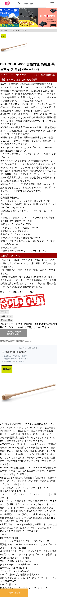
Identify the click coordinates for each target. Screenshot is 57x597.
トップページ (5, 30)
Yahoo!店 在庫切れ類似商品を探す (14, 332)
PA (13, 30)
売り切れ (4, 312)
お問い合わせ (14, 592)
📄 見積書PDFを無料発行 (14, 352)
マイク (18, 30)
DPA (24, 30)
